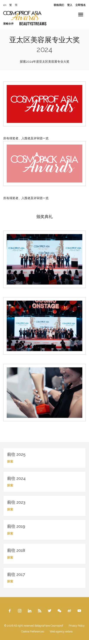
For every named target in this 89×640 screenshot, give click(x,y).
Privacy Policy (77, 625)
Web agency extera (61, 631)
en (4, 5)
